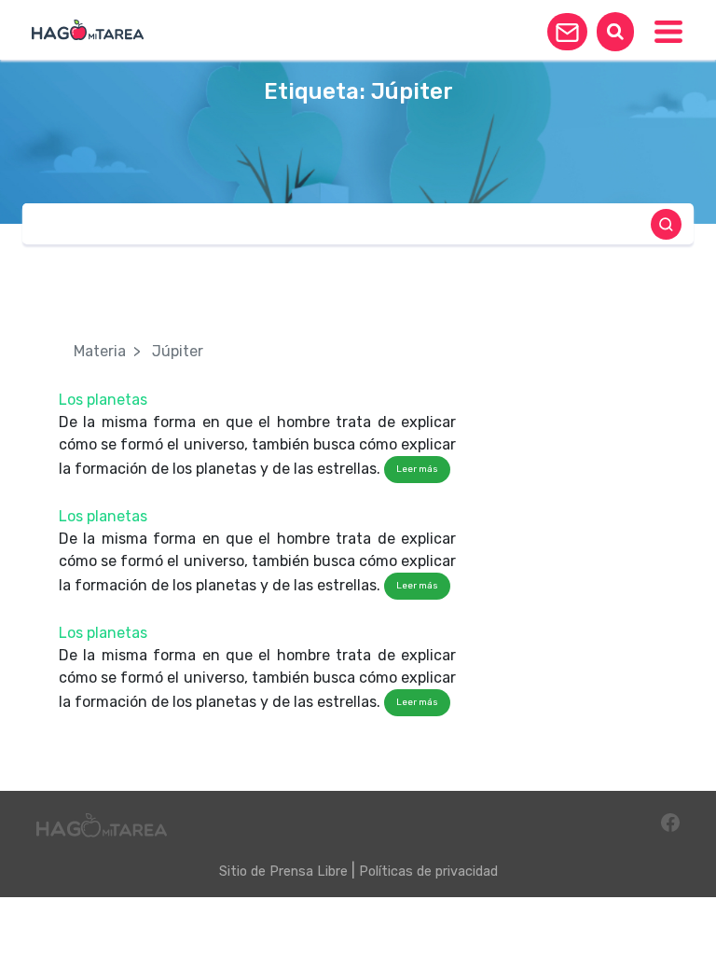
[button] (567, 31)
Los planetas (103, 399)
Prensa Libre (308, 871)
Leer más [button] (417, 469)
